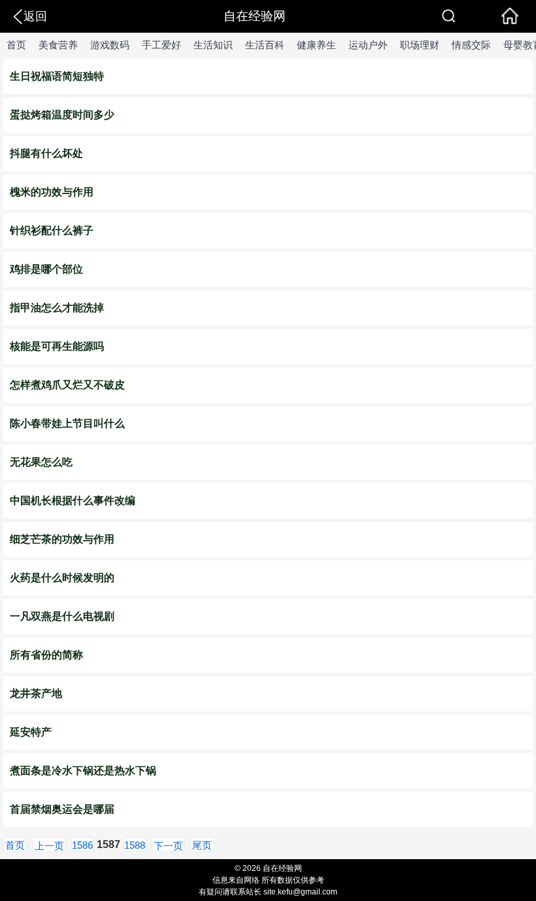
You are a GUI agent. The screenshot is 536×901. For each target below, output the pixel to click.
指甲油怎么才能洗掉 (57, 307)
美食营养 (58, 44)
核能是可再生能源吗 (57, 346)
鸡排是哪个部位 (46, 269)
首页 (16, 44)
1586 (82, 845)
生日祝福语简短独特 (57, 76)
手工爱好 (161, 44)
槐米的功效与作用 (51, 191)
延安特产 (31, 732)
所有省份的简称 (46, 654)
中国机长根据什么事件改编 (72, 500)
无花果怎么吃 (41, 462)
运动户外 (368, 44)
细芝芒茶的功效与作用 (62, 539)
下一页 (168, 845)
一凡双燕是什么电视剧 (62, 616)
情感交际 (471, 44)
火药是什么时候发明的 (62, 577)
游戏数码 (109, 44)
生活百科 (264, 44)
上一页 (49, 845)
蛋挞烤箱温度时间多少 (62, 114)
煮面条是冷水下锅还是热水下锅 (83, 770)
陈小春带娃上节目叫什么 (67, 423)
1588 (134, 845)
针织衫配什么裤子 (51, 230)
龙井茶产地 (36, 693)
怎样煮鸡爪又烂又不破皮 (67, 384)
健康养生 (316, 44)
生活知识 (213, 44)
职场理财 (419, 44)
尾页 (202, 845)
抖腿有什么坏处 (46, 153)
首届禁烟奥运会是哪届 (62, 809)
